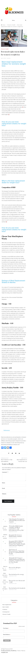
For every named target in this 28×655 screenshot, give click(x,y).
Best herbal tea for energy (16, 574)
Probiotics (4, 609)
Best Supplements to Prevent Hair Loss (22, 460)
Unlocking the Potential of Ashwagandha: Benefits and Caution (17, 520)
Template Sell (4, 652)
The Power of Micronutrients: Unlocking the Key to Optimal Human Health (16, 552)
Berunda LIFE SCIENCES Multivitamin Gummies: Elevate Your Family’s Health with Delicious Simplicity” (17, 543)
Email (3, 488)
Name (3, 482)
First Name (6, 628)
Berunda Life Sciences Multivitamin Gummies (15, 535)
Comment (5, 472)
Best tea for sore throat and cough (17, 581)
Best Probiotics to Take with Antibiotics (6, 460)
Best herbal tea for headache (17, 588)
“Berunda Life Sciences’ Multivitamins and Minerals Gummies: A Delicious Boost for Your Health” (17, 560)
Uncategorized (5, 612)
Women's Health (4, 49)
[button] (14, 430)
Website (4, 493)
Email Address (7, 634)
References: (7, 430)
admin (9, 58)
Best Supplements (6, 604)
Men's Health (5, 607)
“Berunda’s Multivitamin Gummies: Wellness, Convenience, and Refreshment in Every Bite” (16, 528)
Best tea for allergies (15, 567)
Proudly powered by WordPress (9, 650)
